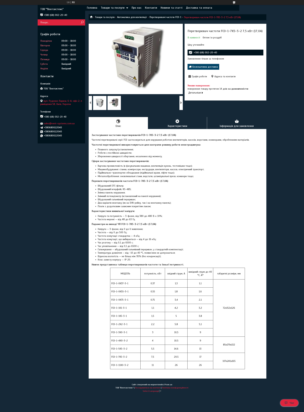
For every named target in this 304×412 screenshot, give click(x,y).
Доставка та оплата (199, 8)
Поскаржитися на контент (147, 387)
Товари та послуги (113, 8)
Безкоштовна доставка (205, 66)
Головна (92, 8)
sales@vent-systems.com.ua (59, 123)
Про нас (136, 8)
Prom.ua (168, 384)
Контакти (151, 8)
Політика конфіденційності (175, 387)
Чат (292, 402)
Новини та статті (171, 8)
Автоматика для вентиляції (132, 17)
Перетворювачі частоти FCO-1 (165, 17)
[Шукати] (82, 22)
